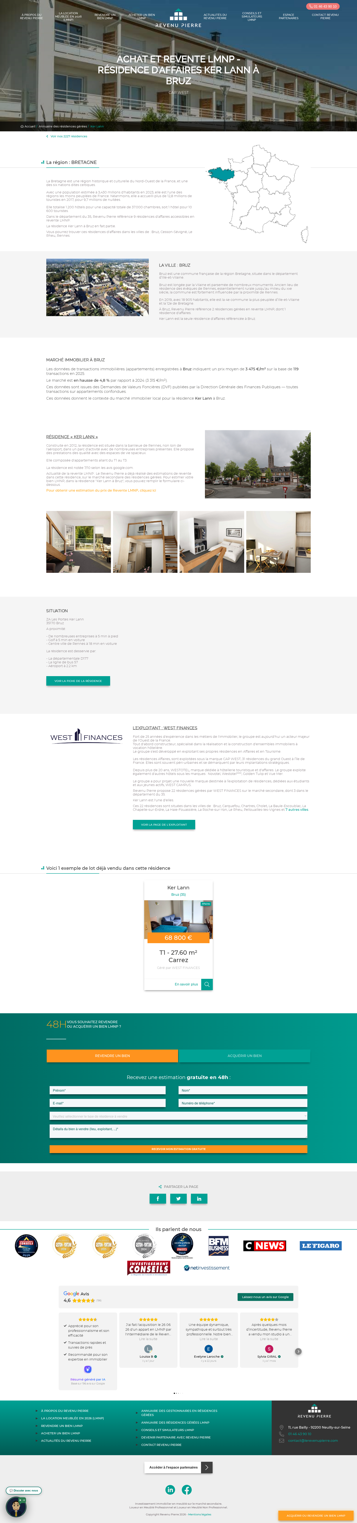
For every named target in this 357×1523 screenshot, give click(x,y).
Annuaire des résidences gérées (63, 126)
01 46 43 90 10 (325, 6)
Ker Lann (97, 126)
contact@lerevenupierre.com (313, 1441)
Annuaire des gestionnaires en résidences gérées (179, 1413)
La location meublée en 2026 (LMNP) (68, 16)
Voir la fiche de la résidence (78, 681)
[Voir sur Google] (148, 1349)
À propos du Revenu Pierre (31, 16)
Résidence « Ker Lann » (72, 436)
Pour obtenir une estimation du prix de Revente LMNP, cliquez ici (101, 490)
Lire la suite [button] (148, 1339)
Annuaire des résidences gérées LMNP (175, 1422)
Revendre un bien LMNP (105, 16)
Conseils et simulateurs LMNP (252, 16)
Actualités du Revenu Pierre (215, 16)
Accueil (29, 126)
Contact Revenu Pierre (325, 16)
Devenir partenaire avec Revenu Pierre (176, 1437)
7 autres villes (297, 810)
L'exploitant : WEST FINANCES (165, 728)
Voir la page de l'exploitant (164, 824)
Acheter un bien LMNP (142, 16)
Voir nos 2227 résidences (68, 136)
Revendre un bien (112, 1056)
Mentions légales (199, 1514)
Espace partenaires (289, 16)
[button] (58, 1351)
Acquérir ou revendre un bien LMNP (316, 1515)
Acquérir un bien (245, 1056)
